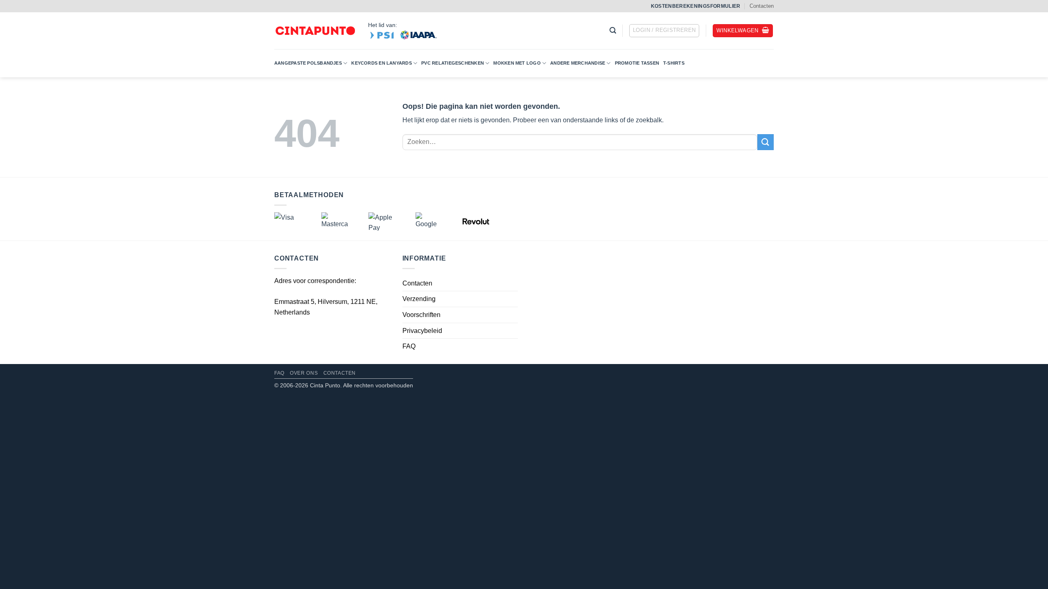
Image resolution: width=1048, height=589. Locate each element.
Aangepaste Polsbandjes (308, 63)
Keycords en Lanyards (381, 63)
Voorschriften (421, 314)
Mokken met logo (516, 63)
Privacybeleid (422, 330)
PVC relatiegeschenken (452, 63)
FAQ (409, 346)
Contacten (762, 6)
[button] (613, 30)
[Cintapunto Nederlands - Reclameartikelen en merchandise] (315, 30)
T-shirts (673, 63)
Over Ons (304, 373)
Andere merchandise (577, 63)
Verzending (419, 298)
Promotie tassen (637, 63)
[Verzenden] (765, 142)
